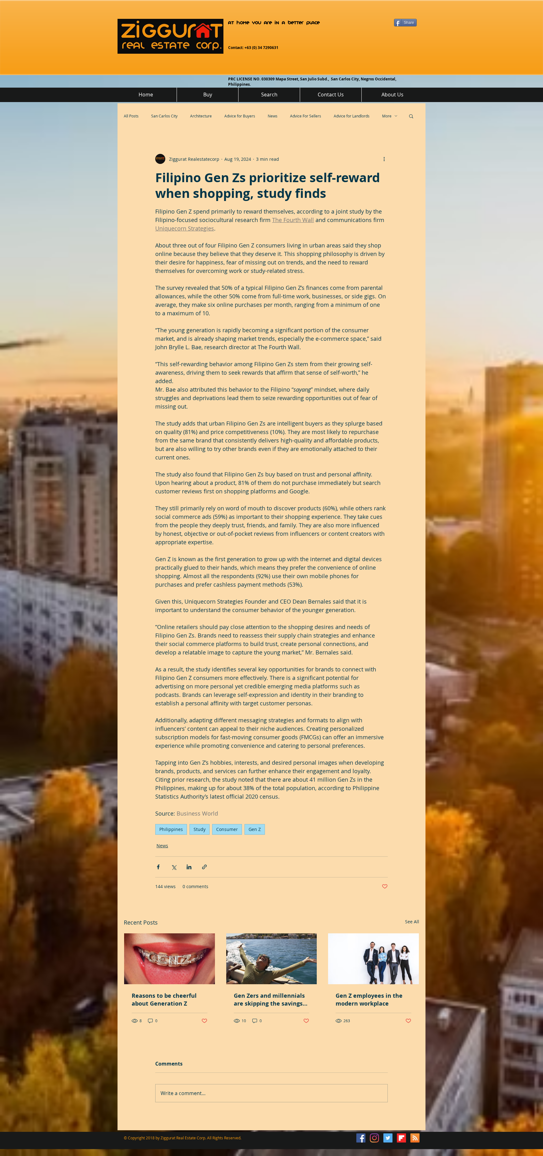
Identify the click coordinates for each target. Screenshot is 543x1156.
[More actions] (384, 159)
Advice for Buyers (239, 115)
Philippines (171, 829)
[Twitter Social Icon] (387, 1137)
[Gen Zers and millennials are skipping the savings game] (271, 958)
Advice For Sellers (305, 115)
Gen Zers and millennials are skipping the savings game (269, 999)
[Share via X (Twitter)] (174, 867)
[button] (411, 115)
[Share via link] (204, 867)
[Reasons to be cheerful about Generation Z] (169, 958)
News (272, 115)
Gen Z (255, 829)
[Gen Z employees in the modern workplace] (373, 958)
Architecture (201, 115)
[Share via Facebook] (158, 867)
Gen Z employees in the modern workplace (369, 999)
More (387, 115)
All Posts (131, 115)
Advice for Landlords (352, 115)
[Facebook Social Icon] (360, 1137)
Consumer (227, 829)
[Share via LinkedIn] (189, 867)
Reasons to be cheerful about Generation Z (164, 999)
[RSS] (415, 1137)
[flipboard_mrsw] (401, 1137)
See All (412, 922)
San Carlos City (164, 115)
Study (200, 829)
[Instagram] (374, 1137)
